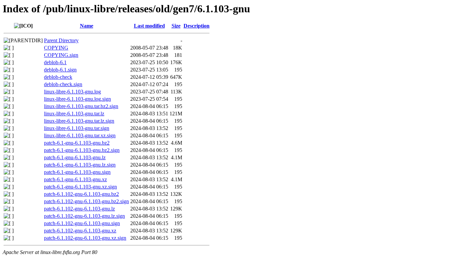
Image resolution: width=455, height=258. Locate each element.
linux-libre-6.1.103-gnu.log (72, 91)
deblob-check (58, 77)
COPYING (56, 48)
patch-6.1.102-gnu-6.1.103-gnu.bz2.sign (86, 201)
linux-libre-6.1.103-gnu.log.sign (77, 99)
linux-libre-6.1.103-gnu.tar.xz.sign (80, 135)
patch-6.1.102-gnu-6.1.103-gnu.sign (82, 223)
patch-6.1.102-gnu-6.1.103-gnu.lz (79, 208)
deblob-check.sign (63, 84)
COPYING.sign (61, 55)
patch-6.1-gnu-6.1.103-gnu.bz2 (77, 143)
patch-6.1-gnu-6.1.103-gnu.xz (75, 179)
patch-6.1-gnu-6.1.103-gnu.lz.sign (80, 165)
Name (86, 26)
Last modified (149, 26)
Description (197, 26)
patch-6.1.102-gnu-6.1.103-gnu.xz (80, 230)
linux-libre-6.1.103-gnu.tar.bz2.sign (81, 106)
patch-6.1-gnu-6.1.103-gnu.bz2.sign (82, 150)
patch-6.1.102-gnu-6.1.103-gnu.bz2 (81, 194)
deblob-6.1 (55, 62)
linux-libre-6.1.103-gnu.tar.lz (74, 113)
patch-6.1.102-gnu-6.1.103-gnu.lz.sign (84, 216)
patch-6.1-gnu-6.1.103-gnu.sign (77, 172)
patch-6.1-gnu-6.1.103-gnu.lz (75, 157)
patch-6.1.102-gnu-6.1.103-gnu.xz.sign (85, 238)
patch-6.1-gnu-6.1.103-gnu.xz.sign (80, 187)
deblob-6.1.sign (60, 69)
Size (176, 26)
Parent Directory (61, 40)
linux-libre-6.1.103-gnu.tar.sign (76, 128)
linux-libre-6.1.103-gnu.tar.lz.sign (79, 121)
